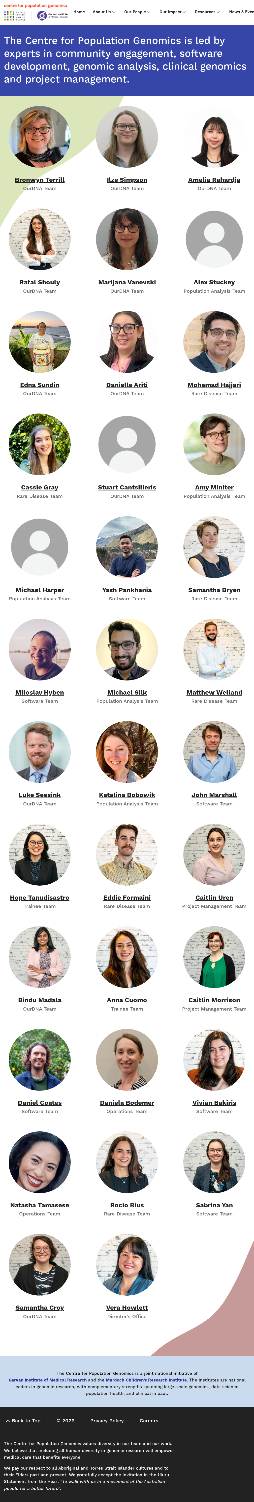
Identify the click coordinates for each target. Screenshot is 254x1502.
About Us (102, 11)
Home (79, 11)
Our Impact (170, 11)
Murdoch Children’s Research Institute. (147, 1380)
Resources (205, 11)
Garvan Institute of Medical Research (48, 1380)
